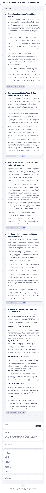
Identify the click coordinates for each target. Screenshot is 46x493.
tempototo (30, 317)
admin (15, 86)
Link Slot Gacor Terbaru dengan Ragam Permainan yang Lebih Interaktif (18, 435)
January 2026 (7, 462)
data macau (34, 68)
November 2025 (8, 465)
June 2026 (7, 456)
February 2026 (7, 461)
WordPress (23, 489)
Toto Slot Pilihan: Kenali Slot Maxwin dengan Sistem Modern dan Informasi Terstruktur (21, 436)
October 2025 (7, 466)
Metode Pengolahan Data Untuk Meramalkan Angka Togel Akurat (17, 438)
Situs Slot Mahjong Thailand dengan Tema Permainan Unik (16, 433)
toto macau (28, 171)
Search (6, 424)
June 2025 (7, 471)
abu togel (27, 139)
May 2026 (7, 457)
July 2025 (7, 470)
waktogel (10, 260)
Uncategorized (19, 86)
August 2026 (7, 453)
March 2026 (7, 460)
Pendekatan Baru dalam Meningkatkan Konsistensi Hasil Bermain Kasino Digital (20, 437)
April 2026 (7, 458)
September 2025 (8, 467)
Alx (29, 489)
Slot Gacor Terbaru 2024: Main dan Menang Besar (21, 2)
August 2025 (7, 468)
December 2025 (8, 463)
